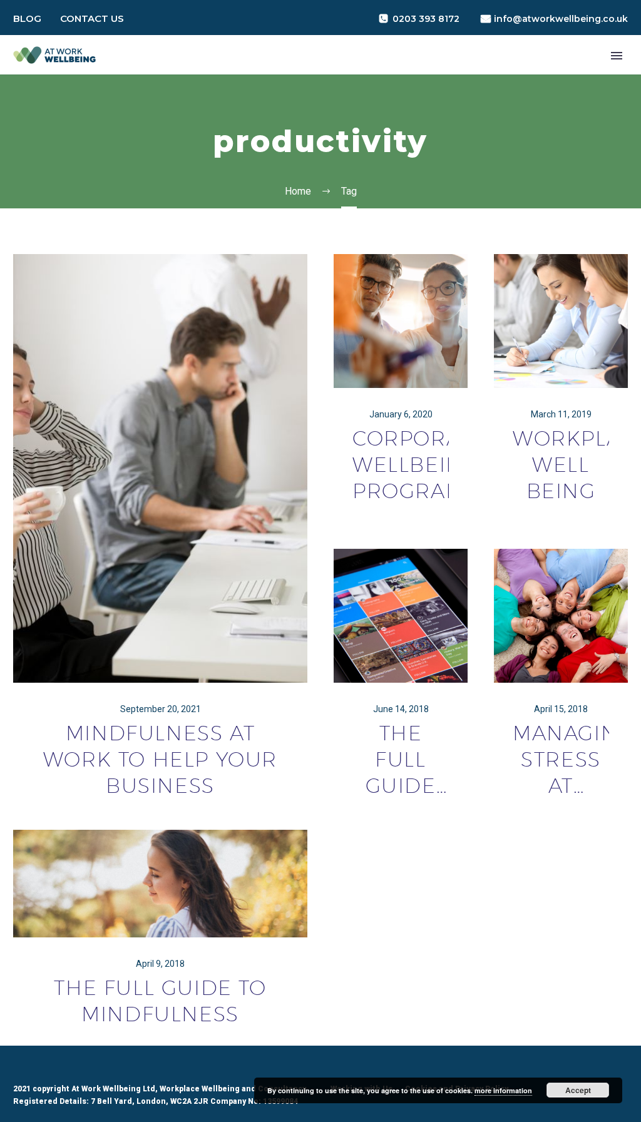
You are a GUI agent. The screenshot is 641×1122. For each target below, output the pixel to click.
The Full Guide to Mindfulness (160, 1001)
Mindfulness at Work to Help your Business (160, 759)
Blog (27, 18)
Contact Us (92, 18)
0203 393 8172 (425, 18)
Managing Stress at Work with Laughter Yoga (561, 759)
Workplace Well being (561, 464)
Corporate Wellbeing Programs (400, 464)
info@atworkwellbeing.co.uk (561, 18)
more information (503, 1090)
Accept (578, 1090)
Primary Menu (616, 55)
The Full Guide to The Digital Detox (400, 759)
